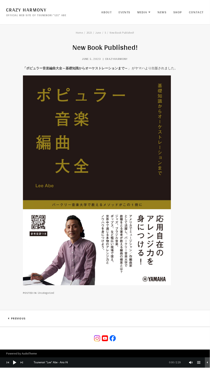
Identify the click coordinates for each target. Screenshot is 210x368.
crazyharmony (116, 59)
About (106, 12)
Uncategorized (46, 293)
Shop (177, 12)
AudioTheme (29, 353)
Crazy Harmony (26, 10)
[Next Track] (21, 362)
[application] (105, 362)
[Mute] (191, 362)
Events (124, 12)
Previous (18, 319)
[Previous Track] (8, 362)
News (162, 12)
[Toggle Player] (207, 362)
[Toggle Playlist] (198, 362)
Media (144, 12)
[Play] (14, 362)
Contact (196, 12)
